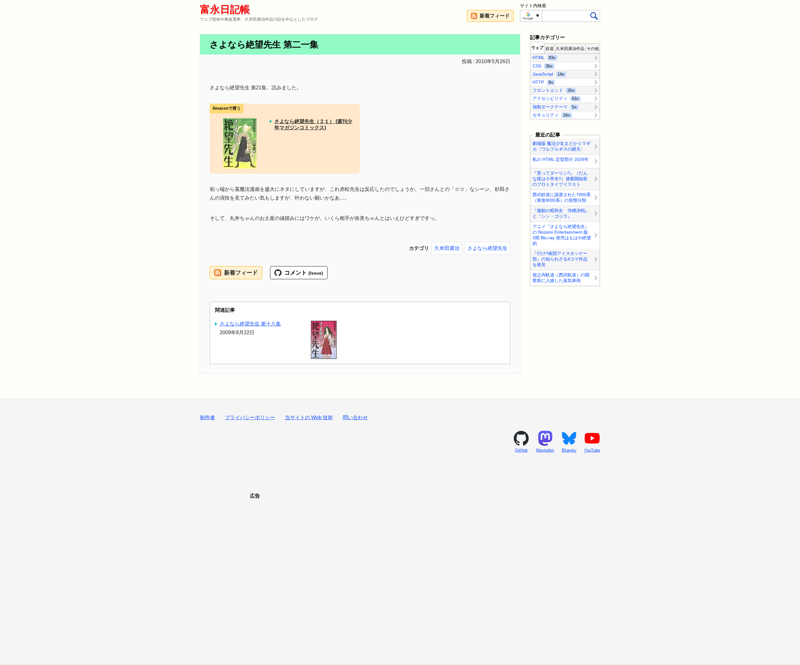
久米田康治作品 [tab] (570, 48)
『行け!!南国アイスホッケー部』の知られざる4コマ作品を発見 (560, 259)
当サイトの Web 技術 (309, 417)
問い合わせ (355, 417)
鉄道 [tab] (550, 48)
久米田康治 (446, 248)
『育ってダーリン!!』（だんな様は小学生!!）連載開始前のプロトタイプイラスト (560, 179)
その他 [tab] (593, 48)
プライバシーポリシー (250, 417)
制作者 (207, 417)
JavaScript (548, 73)
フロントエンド (553, 90)
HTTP (542, 82)
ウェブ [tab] (537, 47)
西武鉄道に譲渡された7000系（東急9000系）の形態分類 (561, 197)
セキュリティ (551, 114)
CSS (542, 65)
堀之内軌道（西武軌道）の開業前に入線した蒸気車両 (560, 277)
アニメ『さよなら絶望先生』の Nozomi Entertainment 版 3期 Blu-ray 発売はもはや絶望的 (561, 235)
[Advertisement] (400, 574)
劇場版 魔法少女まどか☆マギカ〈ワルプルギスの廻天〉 (561, 146)
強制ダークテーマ (554, 106)
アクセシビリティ (555, 98)
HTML (544, 57)
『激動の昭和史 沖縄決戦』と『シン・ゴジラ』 (560, 213)
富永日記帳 (225, 9)
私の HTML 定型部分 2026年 (560, 159)
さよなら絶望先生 (488, 248)
